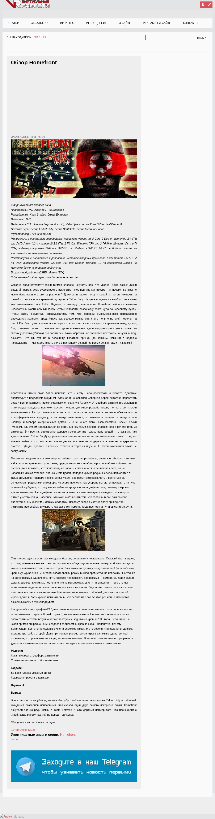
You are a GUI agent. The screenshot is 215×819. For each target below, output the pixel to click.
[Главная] (28, 7)
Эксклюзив (39, 23)
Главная (40, 37)
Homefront (68, 734)
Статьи (13, 23)
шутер (15, 729)
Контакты (190, 23)
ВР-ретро (67, 23)
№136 (31, 729)
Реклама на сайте (157, 23)
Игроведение (96, 23)
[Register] (209, 4)
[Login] (203, 4)
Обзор (23, 729)
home (14, 739)
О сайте (125, 23)
